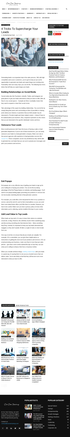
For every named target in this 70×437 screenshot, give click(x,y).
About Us (29, 17)
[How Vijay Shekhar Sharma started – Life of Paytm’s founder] (28, 426)
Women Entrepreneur (36, 9)
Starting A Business (51, 9)
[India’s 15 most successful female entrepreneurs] (28, 407)
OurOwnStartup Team (9, 35)
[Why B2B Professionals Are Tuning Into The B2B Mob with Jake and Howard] (8, 314)
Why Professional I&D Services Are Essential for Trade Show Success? (57, 81)
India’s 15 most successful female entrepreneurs (38, 407)
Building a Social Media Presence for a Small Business (7, 340)
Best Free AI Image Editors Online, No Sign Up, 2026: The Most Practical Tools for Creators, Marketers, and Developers (58, 74)
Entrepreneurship (13, 9)
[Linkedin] (11, 428)
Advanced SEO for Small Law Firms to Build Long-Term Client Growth (23, 321)
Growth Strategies (18, 13)
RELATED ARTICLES (8, 305)
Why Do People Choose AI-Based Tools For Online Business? (7, 378)
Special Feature (51, 13)
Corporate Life (40, 13)
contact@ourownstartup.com (10, 423)
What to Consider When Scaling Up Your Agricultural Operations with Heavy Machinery (59, 95)
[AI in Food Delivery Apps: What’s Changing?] (38, 314)
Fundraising (5, 13)
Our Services (45, 17)
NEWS (3, 9)
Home (2, 22)
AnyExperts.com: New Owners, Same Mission (58, 100)
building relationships (29, 251)
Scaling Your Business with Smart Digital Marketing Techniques (23, 359)
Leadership (30, 13)
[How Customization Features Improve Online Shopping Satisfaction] (23, 332)
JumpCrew (4, 138)
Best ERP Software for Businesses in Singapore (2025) (23, 378)
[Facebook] (2, 428)
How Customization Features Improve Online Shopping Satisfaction (23, 340)
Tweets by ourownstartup (55, 62)
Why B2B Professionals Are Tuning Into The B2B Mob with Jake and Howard (57, 88)
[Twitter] (15, 428)
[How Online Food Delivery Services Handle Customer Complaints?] (38, 370)
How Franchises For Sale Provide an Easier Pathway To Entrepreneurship (58, 122)
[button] (66, 9)
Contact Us (37, 17)
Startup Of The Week (19, 17)
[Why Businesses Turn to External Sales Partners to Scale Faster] (8, 351)
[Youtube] (19, 428)
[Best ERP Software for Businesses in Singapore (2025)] (23, 370)
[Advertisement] (47, 4)
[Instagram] (6, 428)
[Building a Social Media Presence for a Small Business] (8, 332)
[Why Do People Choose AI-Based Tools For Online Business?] (8, 370)
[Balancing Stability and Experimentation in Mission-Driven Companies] (38, 351)
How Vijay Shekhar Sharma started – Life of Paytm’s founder (38, 426)
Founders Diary (6, 17)
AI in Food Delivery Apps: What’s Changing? (58, 112)
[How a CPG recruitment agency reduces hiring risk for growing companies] (38, 332)
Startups (24, 9)
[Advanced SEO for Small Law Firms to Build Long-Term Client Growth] (23, 314)
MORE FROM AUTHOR (22, 305)
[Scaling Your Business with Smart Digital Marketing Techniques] (23, 351)
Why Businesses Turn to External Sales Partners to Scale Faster (7, 359)
